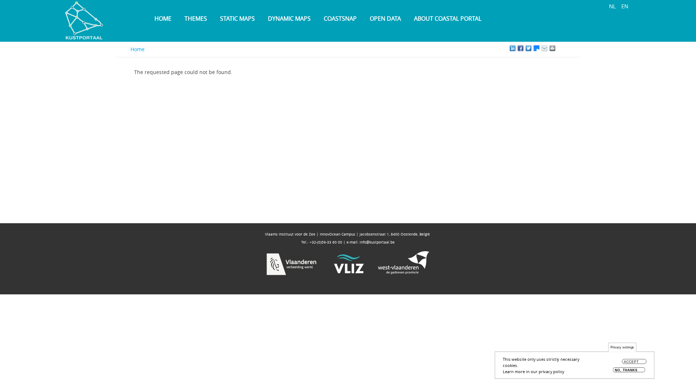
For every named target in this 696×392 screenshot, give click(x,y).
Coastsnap (340, 19)
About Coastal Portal (447, 19)
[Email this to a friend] (552, 48)
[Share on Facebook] (520, 48)
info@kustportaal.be (377, 242)
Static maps (237, 19)
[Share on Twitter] (528, 48)
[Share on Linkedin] (512, 48)
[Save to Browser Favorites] (544, 48)
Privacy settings (622, 348)
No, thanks (626, 370)
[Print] (560, 48)
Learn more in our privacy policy (533, 371)
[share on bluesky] (536, 48)
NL (612, 6)
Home (162, 19)
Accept (631, 362)
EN (624, 6)
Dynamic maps (289, 19)
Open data (385, 19)
